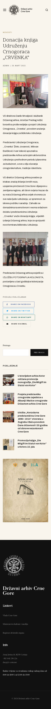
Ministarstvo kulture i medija (15, 624)
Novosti (7, 32)
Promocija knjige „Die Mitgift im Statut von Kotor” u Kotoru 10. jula (32, 443)
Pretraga (6, 345)
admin (6, 66)
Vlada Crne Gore (10, 615)
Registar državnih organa (13, 633)
